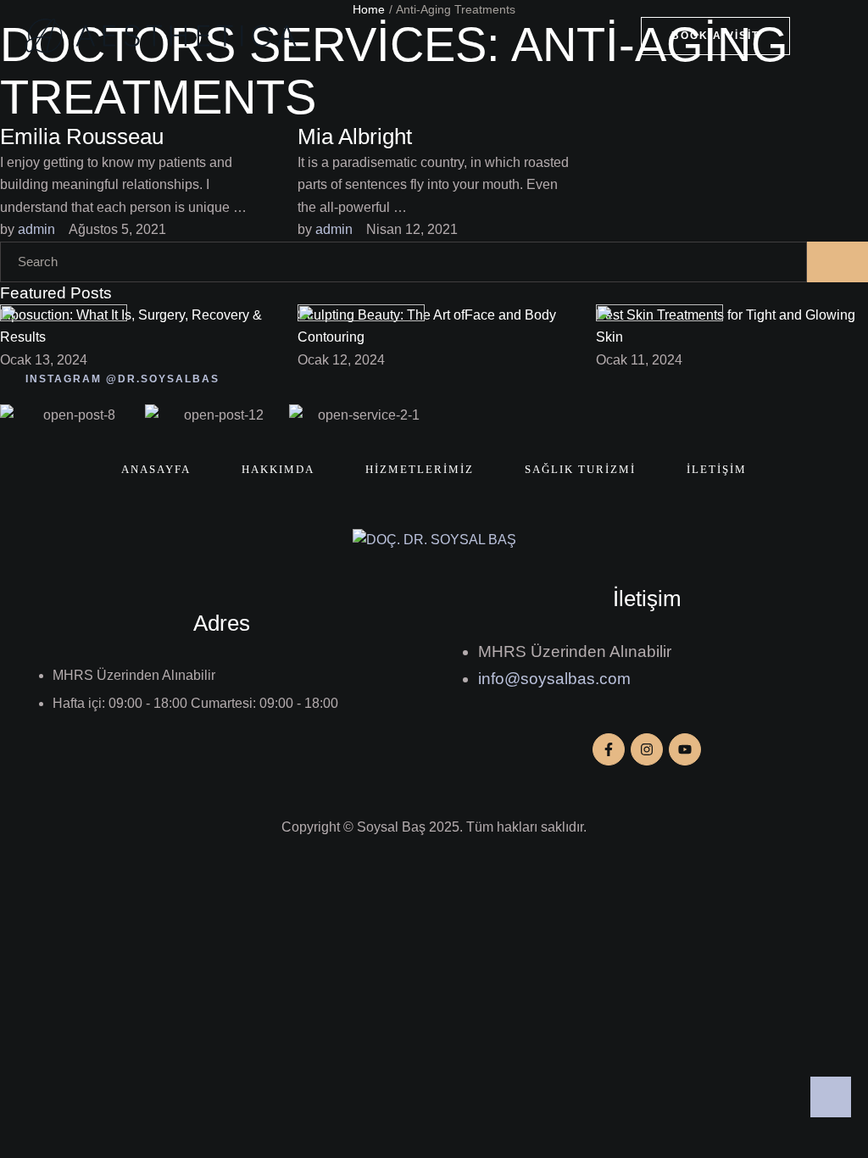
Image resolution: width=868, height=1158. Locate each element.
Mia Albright (355, 136)
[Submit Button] (837, 262)
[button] (715, 36)
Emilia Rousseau (82, 136)
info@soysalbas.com (554, 679)
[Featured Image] (63, 316)
